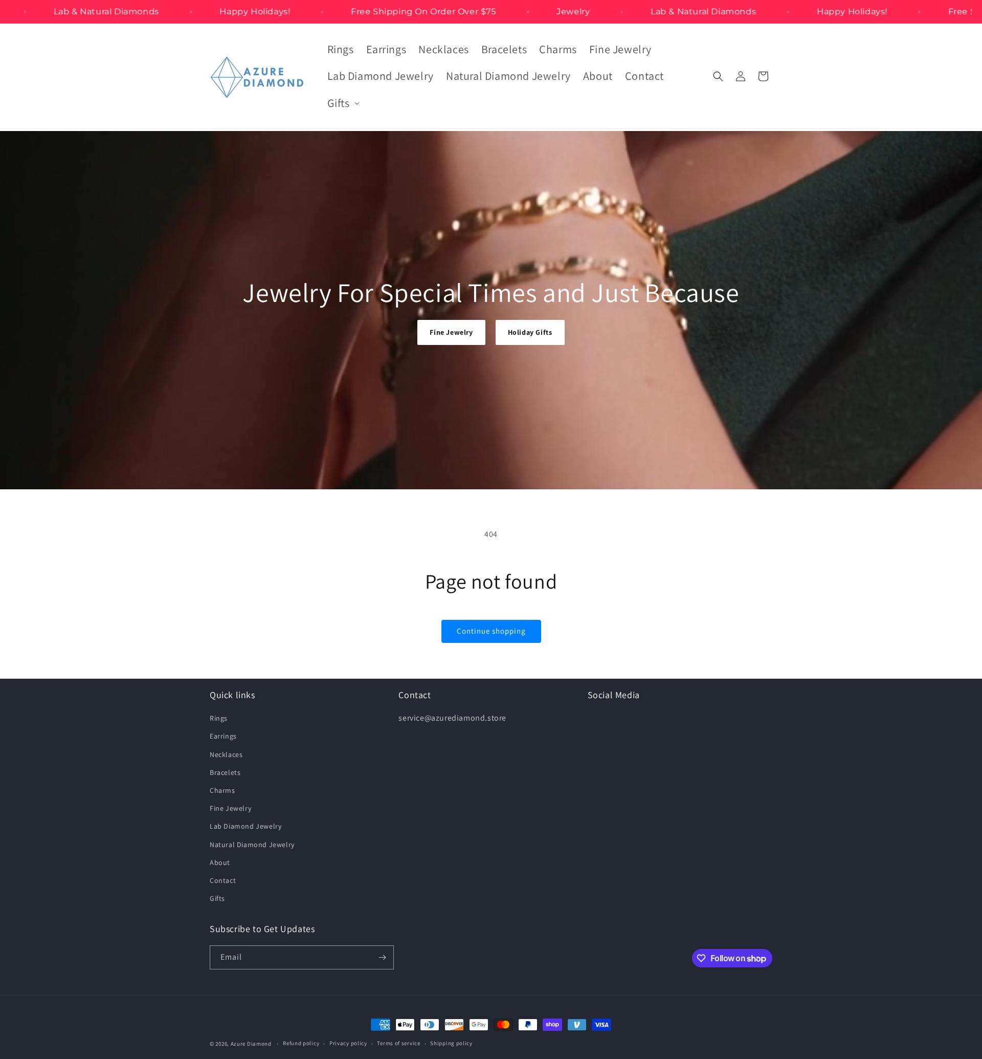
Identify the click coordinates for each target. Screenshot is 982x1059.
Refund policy (301, 1043)
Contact (223, 880)
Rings (219, 718)
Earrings (223, 736)
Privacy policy (348, 1043)
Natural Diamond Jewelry (252, 844)
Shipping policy (451, 1043)
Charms (222, 790)
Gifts (217, 898)
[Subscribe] (382, 957)
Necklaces (226, 754)
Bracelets (225, 772)
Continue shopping (491, 631)
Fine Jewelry (451, 332)
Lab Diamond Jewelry (245, 826)
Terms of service (398, 1043)
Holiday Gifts (530, 332)
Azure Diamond (251, 1043)
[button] (342, 103)
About (220, 862)
